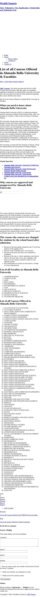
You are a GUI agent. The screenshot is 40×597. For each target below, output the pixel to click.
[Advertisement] (20, 33)
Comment (3, 537)
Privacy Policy (13, 59)
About (6, 57)
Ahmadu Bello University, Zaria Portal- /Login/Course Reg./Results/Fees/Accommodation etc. (21, 176)
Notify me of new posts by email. (13, 575)
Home (6, 55)
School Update (17, 81)
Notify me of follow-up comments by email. (16, 572)
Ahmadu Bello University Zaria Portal (17, 172)
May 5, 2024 (4, 81)
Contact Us (11, 60)
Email (2, 555)
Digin (10, 81)
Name (2, 549)
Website (2, 561)
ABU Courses (8, 508)
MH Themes (31, 594)
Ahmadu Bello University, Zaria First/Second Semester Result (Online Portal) (19, 170)
